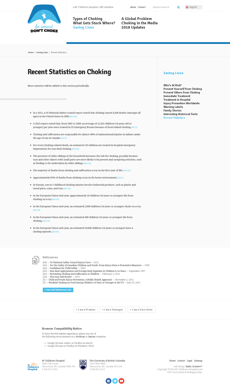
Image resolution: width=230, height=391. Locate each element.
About (133, 7)
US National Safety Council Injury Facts (70, 262)
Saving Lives (83, 27)
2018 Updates (133, 27)
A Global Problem (136, 19)
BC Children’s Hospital (53, 360)
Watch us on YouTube (121, 381)
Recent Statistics (174, 118)
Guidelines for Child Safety (63, 268)
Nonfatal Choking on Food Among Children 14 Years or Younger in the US (86, 282)
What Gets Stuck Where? (94, 23)
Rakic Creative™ (194, 366)
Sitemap (198, 360)
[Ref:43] (75, 148)
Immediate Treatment (177, 96)
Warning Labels (173, 107)
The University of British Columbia (107, 360)
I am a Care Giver (142, 309)
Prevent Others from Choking (182, 92)
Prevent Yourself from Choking (183, 89)
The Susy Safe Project (61, 276)
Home (30, 52)
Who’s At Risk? (173, 85)
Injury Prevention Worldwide (182, 103)
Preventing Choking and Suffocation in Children (74, 273)
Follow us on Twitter (115, 381)
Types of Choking (87, 19)
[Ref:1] (134, 127)
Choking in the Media (139, 23)
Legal (189, 360)
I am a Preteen (86, 309)
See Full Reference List (58, 289)
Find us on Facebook (108, 381)
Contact (142, 7)
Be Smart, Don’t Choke (44, 18)
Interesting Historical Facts (181, 114)
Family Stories (172, 110)
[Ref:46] (73, 116)
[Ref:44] (87, 163)
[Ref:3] (64, 138)
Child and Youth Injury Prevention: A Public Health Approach (80, 279)
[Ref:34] (67, 188)
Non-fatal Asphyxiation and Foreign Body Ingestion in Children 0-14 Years (88, 271)
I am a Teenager (113, 309)
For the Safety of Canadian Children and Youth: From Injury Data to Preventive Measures (95, 265)
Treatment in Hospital (177, 100)
